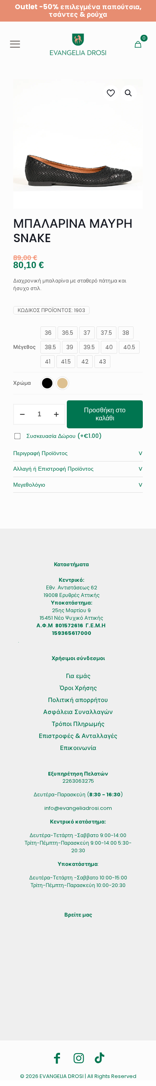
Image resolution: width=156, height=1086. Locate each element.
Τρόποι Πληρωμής (78, 724)
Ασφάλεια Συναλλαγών (78, 712)
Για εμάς (78, 676)
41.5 (66, 362)
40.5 (129, 347)
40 (109, 347)
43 (102, 362)
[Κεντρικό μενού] (15, 44)
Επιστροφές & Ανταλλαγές (78, 736)
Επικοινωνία (78, 748)
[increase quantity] (56, 414)
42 (84, 362)
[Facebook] (57, 1058)
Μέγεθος (24, 347)
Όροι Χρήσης (78, 688)
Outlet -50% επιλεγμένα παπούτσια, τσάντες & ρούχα (78, 10)
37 (87, 333)
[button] (129, 93)
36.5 (67, 333)
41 (47, 362)
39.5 (89, 347)
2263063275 (78, 781)
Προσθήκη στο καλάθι (105, 414)
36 (48, 333)
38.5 (50, 347)
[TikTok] (99, 1057)
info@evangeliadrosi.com (78, 808)
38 (125, 333)
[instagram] (79, 1058)
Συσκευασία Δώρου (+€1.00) (64, 436)
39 (69, 347)
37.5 (106, 333)
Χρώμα (22, 383)
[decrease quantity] (22, 414)
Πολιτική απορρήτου (78, 700)
